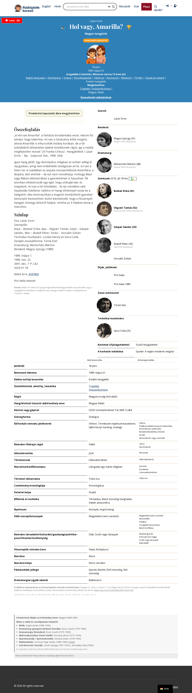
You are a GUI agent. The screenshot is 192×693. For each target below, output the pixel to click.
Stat (136, 6)
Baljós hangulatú (35, 78)
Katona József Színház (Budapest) (128, 211)
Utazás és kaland (154, 78)
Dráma (67, 78)
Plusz (146, 6)
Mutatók (124, 6)
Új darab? (158, 8)
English (46, 6)
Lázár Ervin (120, 118)
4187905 (33, 274)
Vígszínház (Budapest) (123, 247)
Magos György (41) (124, 138)
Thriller (138, 78)
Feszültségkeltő (83, 78)
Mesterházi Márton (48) (127, 164)
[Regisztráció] (175, 6)
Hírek (57, 6)
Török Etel (120, 305)
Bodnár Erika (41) (124, 191)
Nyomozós (112, 78)
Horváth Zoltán (122, 258)
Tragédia (85, 88)
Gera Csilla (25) (122, 330)
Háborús (99, 78)
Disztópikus (54, 78)
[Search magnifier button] (113, 7)
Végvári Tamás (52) (125, 207)
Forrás (72, 642)
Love (14, 20)
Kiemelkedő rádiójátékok (96, 97)
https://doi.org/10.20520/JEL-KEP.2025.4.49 (114, 590)
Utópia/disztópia (101, 88)
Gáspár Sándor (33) (125, 227)
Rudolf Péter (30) (123, 243)
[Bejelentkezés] (167, 6)
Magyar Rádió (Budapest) (125, 142)
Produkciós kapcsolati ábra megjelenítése (54, 113)
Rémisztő (126, 78)
